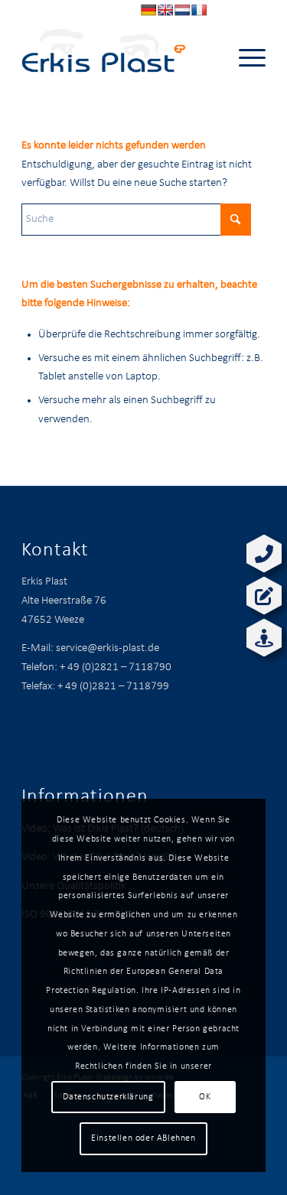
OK (204, 1097)
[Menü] (244, 58)
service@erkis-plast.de (107, 648)
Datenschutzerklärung (108, 1097)
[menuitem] (244, 58)
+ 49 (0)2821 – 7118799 (113, 686)
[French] (199, 10)
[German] (148, 10)
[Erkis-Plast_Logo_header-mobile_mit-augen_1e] (119, 58)
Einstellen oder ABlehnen (143, 1138)
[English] (165, 10)
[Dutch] (182, 10)
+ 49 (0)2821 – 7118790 (115, 667)
